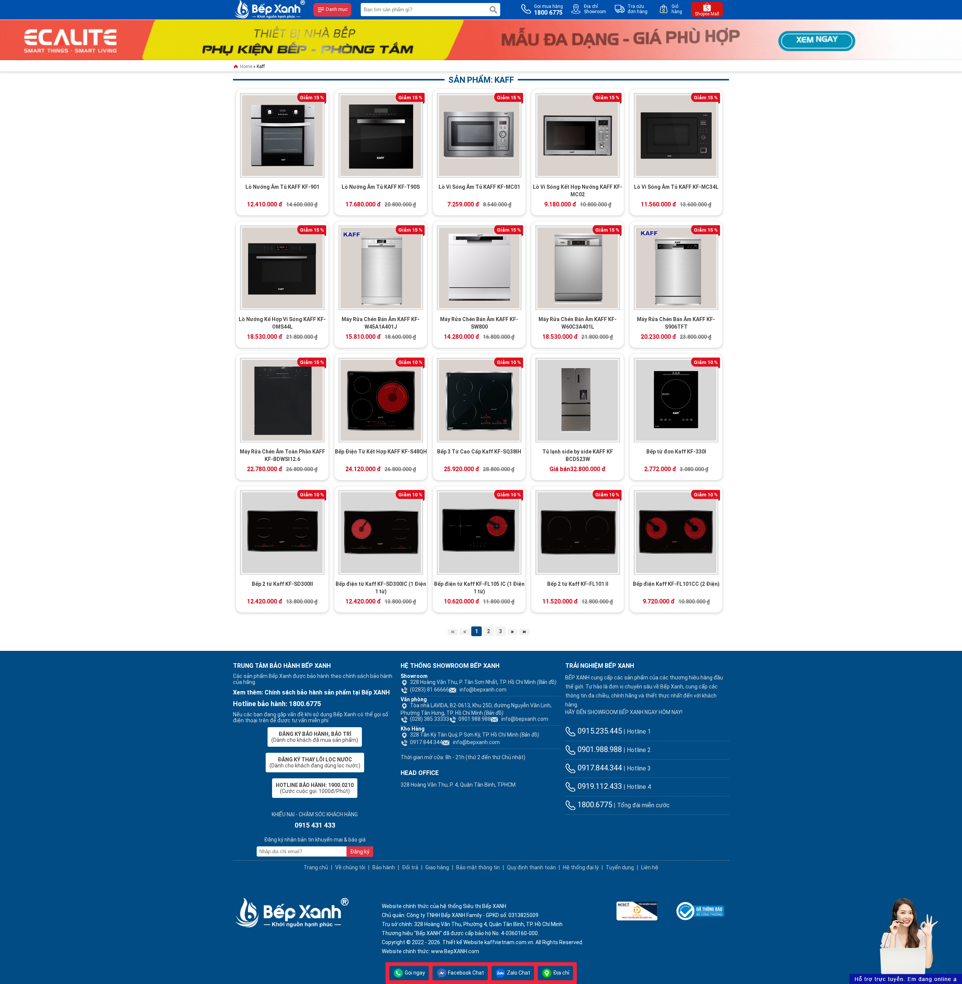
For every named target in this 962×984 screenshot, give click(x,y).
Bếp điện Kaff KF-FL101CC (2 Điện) (676, 584)
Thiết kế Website (462, 942)
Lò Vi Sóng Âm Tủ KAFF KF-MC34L (676, 187)
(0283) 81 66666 (429, 690)
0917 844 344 (426, 742)
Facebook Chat (465, 973)
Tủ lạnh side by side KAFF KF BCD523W (577, 455)
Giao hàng (437, 867)
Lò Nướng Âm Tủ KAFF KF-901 (282, 187)
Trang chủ (316, 867)
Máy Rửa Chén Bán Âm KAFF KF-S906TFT (676, 323)
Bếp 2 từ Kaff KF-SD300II (282, 584)
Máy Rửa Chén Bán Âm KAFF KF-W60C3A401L (577, 323)
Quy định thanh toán (531, 867)
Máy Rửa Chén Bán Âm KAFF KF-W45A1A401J (381, 323)
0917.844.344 (599, 767)
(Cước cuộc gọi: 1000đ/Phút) (315, 788)
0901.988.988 (474, 719)
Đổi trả (410, 867)
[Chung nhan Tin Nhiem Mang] (637, 910)
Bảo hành (383, 867)
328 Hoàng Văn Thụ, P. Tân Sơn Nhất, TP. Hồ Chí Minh (483, 682)
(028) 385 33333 (429, 719)
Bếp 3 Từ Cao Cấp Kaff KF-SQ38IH (479, 452)
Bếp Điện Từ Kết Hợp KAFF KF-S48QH (381, 452)
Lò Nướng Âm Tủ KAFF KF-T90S (381, 187)
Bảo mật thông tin (478, 867)
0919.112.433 (599, 786)
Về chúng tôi (350, 867)
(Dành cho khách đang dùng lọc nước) (314, 763)
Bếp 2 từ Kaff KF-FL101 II (577, 584)
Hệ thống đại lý (581, 867)
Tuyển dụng (620, 867)
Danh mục (336, 9)
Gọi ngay (414, 973)
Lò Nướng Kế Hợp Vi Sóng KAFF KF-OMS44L (282, 323)
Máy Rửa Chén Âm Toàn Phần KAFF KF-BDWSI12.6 (282, 455)
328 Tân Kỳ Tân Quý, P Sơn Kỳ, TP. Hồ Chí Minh (474, 735)
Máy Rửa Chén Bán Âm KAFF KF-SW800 (479, 323)
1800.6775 (594, 804)
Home (245, 66)
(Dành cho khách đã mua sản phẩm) (314, 737)
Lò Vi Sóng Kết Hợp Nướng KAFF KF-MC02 (577, 190)
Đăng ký (359, 852)
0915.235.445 (599, 730)
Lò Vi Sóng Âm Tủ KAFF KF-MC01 (479, 187)
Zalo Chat (518, 973)
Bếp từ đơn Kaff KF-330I (676, 452)
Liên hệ (649, 867)
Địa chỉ (560, 973)
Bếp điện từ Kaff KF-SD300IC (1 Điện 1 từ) (381, 587)
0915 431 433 (315, 825)
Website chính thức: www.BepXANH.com (430, 951)
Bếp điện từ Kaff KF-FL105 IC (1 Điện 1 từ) (479, 587)
